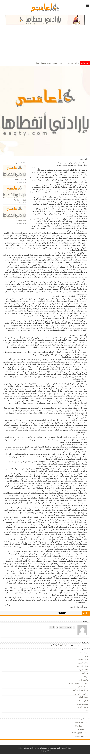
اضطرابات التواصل (81, 694)
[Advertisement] (45, 43)
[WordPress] (44, 750)
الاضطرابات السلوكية (80, 690)
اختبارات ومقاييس (81, 700)
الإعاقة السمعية (82, 666)
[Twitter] (48, 750)
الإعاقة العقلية (83, 659)
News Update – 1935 (80, 733)
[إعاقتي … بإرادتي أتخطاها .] (45, 7)
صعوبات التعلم (83, 687)
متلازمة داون (83, 680)
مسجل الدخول (65, 645)
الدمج (86, 656)
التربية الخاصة (83, 653)
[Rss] (52, 750)
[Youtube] (46, 750)
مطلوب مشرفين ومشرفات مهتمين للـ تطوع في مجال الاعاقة (56, 63)
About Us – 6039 (81, 736)
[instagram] (41, 750)
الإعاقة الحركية (83, 670)
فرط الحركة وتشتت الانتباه (78, 683)
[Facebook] (50, 750)
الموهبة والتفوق (82, 704)
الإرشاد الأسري (83, 707)
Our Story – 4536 (20, 200)
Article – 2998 (21, 220)
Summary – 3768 (19, 179)
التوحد (86, 676)
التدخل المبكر (83, 697)
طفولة (86, 711)
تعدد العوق (84, 673)
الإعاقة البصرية (83, 663)
